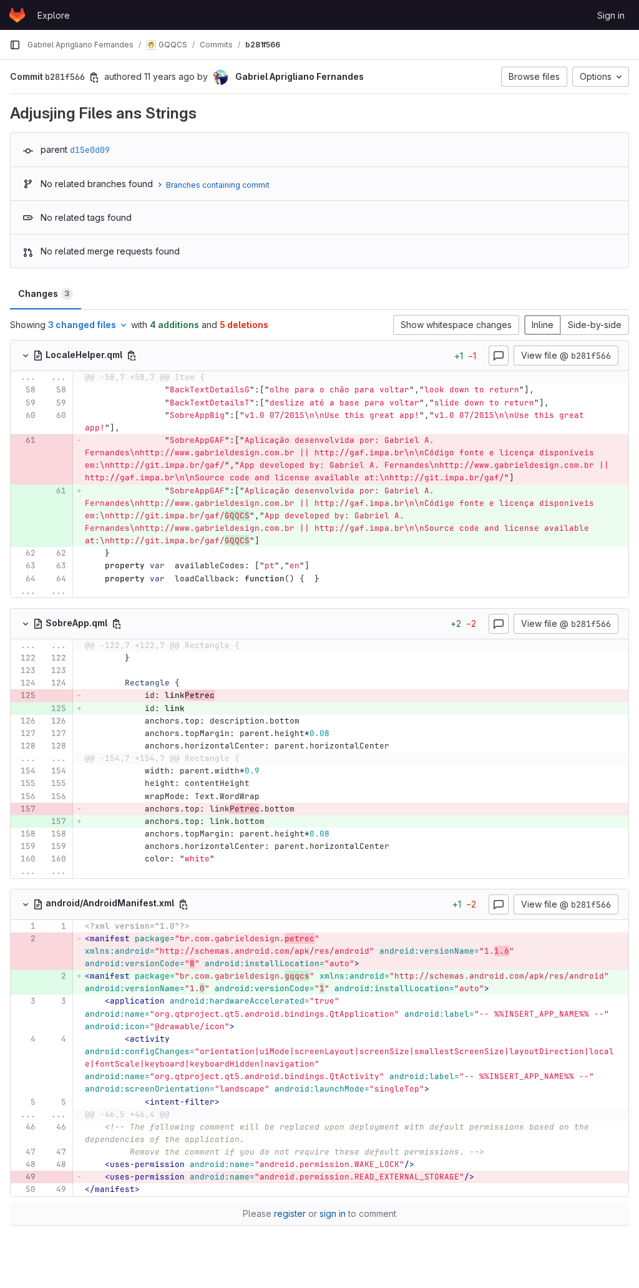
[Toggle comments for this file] (499, 356)
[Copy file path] (131, 355)
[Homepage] (17, 15)
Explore (53, 15)
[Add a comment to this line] (10, 390)
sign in (333, 1213)
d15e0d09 (90, 149)
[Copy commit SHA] (94, 77)
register (290, 1213)
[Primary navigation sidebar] (15, 45)
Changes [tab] (43, 293)
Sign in (611, 15)
